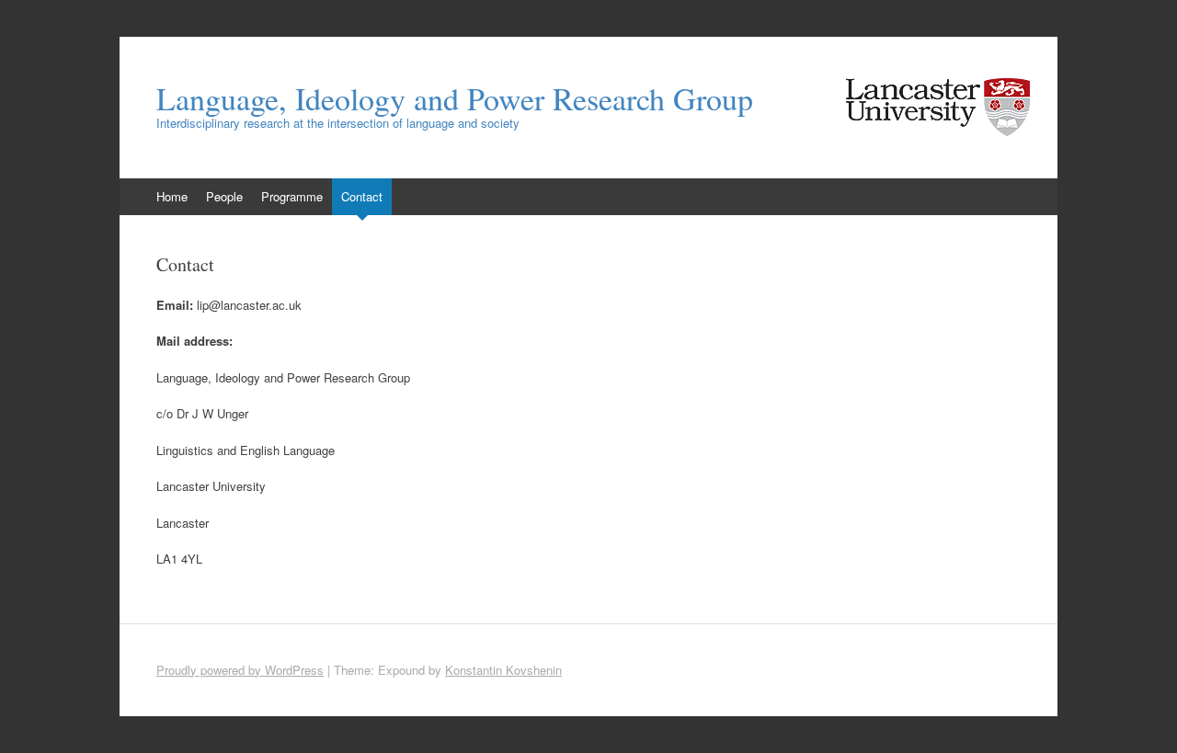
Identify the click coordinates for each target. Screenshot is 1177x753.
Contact (362, 196)
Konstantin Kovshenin (503, 670)
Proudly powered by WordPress (240, 670)
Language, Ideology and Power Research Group (454, 98)
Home (172, 196)
